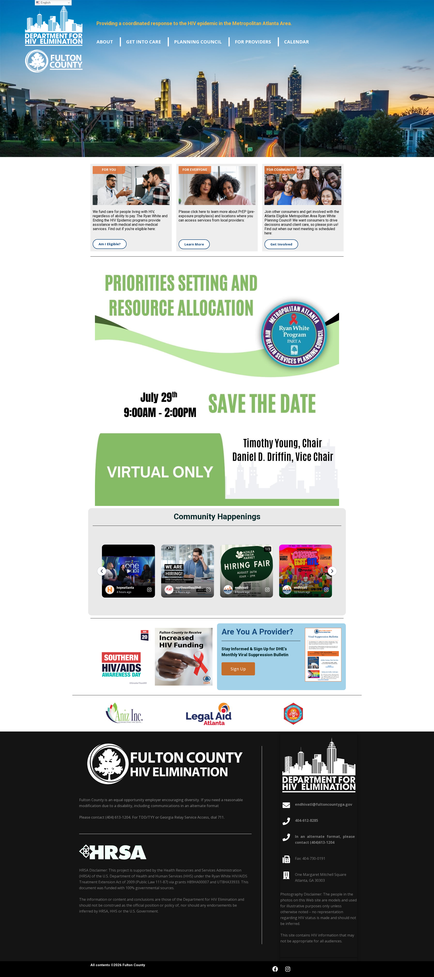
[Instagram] (287, 969)
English (45, 2)
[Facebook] (275, 969)
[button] (105, 41)
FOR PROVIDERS (253, 42)
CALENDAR (296, 42)
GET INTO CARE (143, 42)
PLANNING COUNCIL (198, 42)
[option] (132, 715)
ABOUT (105, 42)
